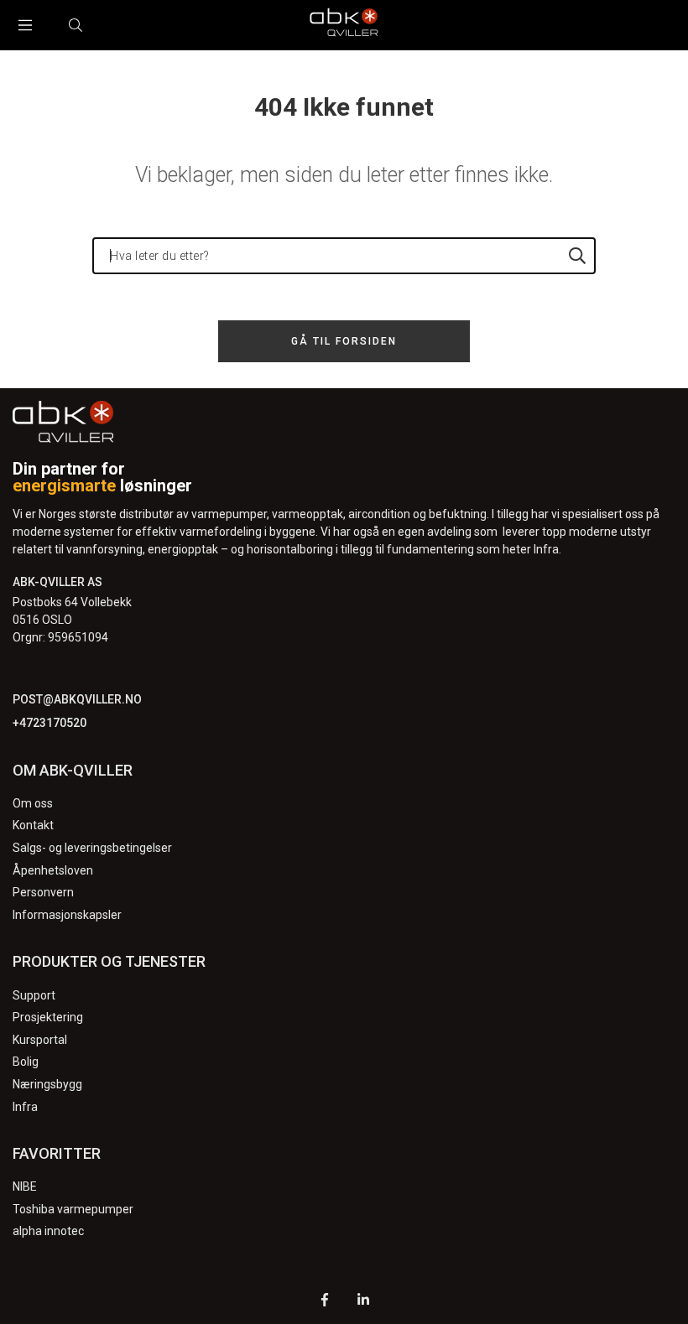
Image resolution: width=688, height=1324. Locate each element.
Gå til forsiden (344, 341)
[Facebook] (324, 1302)
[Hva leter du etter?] (577, 255)
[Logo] (344, 25)
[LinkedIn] (363, 1302)
